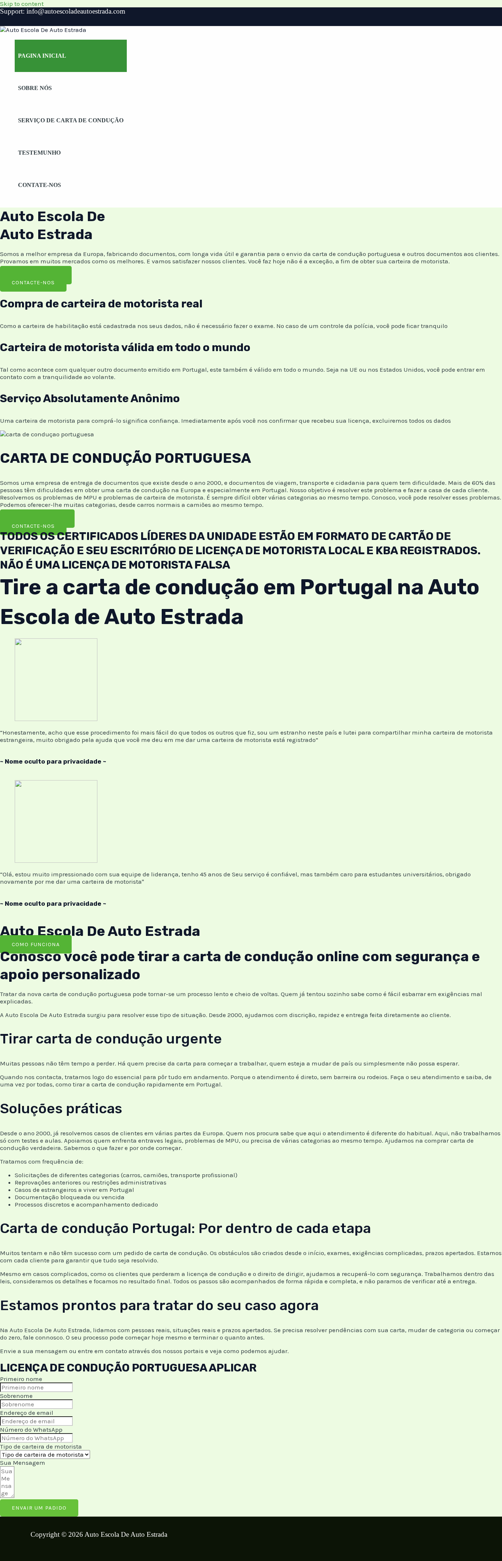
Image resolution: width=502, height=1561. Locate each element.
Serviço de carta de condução (70, 120)
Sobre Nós (35, 88)
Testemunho (39, 152)
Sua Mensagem (22, 1462)
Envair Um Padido (39, 1507)
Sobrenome (16, 1395)
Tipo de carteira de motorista (41, 1446)
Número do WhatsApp (31, 1429)
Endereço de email (26, 1412)
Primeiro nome (21, 1378)
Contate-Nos (39, 185)
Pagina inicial (42, 56)
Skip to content (22, 3)
